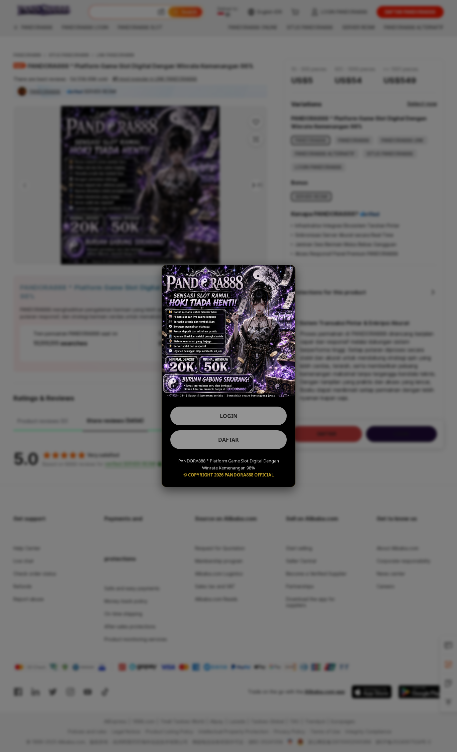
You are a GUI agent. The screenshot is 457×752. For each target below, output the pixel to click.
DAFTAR (228, 439)
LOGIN (229, 416)
